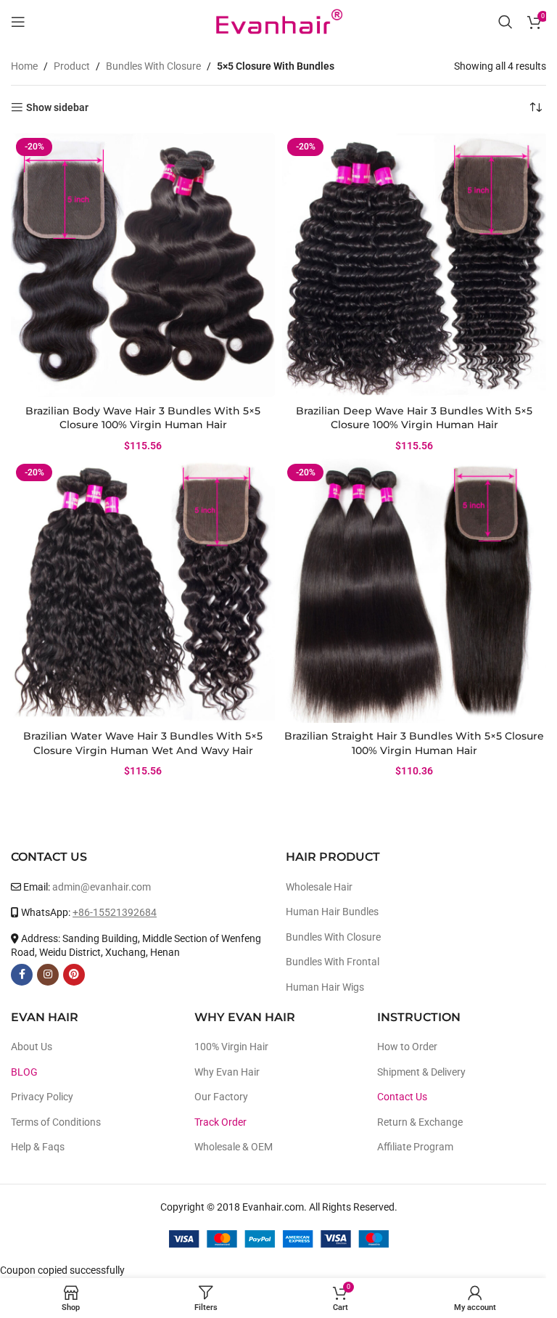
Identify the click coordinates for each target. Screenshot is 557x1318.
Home (24, 66)
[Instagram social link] (48, 975)
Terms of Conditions (56, 1122)
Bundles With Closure (153, 66)
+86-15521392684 (115, 912)
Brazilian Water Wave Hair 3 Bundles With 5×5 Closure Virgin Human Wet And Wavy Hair (143, 743)
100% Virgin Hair (231, 1046)
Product (72, 66)
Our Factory (221, 1096)
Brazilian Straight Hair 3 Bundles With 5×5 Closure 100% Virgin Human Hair (414, 743)
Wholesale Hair (319, 887)
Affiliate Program (415, 1147)
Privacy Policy (42, 1096)
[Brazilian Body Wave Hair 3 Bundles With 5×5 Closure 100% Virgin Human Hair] (143, 265)
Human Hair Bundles (332, 911)
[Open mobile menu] (18, 21)
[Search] (505, 21)
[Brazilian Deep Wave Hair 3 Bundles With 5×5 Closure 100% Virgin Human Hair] (414, 265)
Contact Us (402, 1096)
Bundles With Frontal (332, 961)
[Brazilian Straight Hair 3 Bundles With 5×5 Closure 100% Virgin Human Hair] (414, 591)
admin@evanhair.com (101, 887)
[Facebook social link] (22, 975)
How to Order (407, 1046)
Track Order (220, 1122)
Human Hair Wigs (325, 987)
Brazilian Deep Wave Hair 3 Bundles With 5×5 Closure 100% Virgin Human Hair (414, 418)
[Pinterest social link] (74, 975)
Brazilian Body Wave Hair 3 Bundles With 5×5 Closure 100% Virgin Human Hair (142, 418)
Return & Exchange (420, 1122)
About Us (31, 1046)
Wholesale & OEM (233, 1147)
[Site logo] (278, 21)
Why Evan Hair (227, 1072)
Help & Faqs (38, 1147)
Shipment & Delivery (421, 1072)
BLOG (24, 1072)
